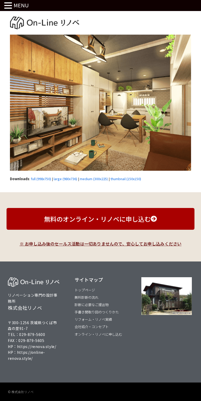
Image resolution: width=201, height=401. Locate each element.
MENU (21, 5)
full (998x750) (41, 178)
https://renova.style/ (36, 346)
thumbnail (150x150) (125, 178)
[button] (9, 5)
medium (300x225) (94, 178)
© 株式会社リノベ (21, 391)
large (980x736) (65, 178)
